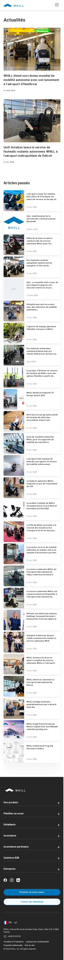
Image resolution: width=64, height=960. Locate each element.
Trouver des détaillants (32, 902)
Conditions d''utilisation (14, 942)
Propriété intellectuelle (13, 945)
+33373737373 (14, 936)
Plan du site (30, 945)
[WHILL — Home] (13, 5)
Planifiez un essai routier (32, 892)
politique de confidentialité (37, 942)
